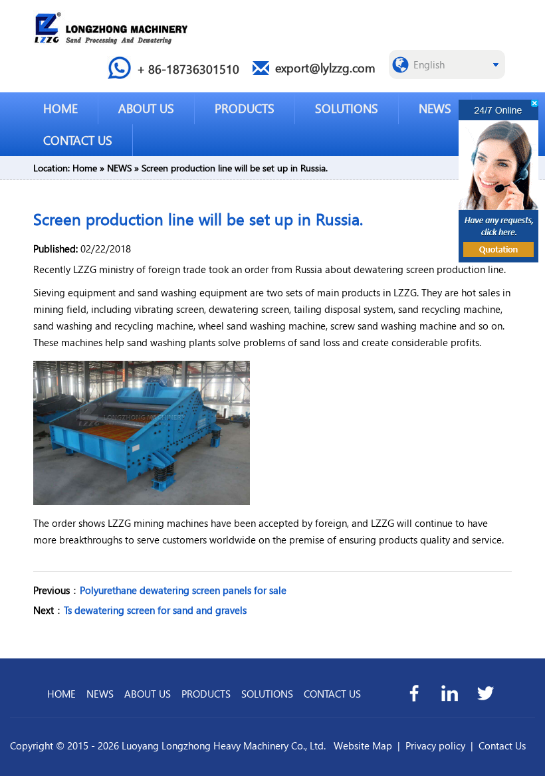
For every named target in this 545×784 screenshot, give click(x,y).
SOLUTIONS (346, 108)
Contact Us (502, 745)
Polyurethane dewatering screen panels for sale (183, 590)
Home (84, 167)
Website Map (363, 745)
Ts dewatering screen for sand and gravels (155, 610)
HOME (60, 108)
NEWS (435, 108)
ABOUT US (146, 108)
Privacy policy (435, 745)
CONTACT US (77, 140)
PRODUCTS (244, 108)
